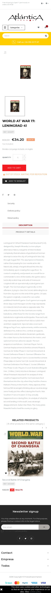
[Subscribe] (44, 527)
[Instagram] (31, 538)
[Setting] (47, 3)
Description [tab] (25, 225)
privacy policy (21, 531)
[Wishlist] (39, 27)
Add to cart (14, 168)
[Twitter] (25, 538)
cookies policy (35, 592)
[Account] (42, 3)
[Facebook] (19, 538)
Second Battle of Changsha (16, 480)
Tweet (8, 195)
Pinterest (14, 195)
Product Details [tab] (25, 232)
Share (2, 195)
